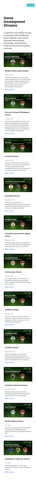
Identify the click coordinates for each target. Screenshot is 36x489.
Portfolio (31, 5)
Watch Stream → (10, 89)
